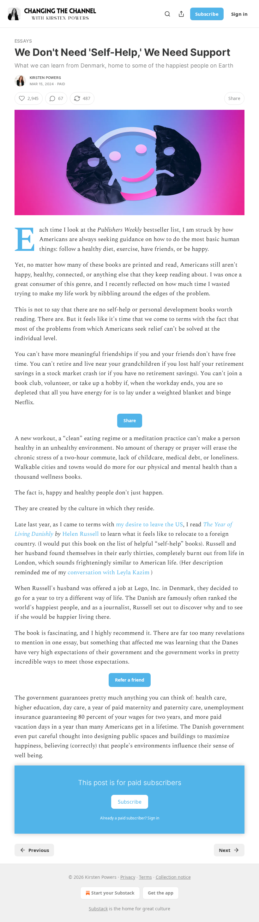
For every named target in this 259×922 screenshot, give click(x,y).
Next (225, 850)
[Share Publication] (181, 14)
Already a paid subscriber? (129, 818)
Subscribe (207, 14)
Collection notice (173, 877)
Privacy (127, 877)
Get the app (160, 893)
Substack (98, 909)
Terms (145, 877)
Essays (23, 41)
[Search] (167, 14)
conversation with (91, 572)
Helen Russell (80, 534)
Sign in (239, 14)
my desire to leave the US (149, 524)
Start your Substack (113, 893)
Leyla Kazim (133, 572)
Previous (38, 850)
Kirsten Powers (45, 77)
